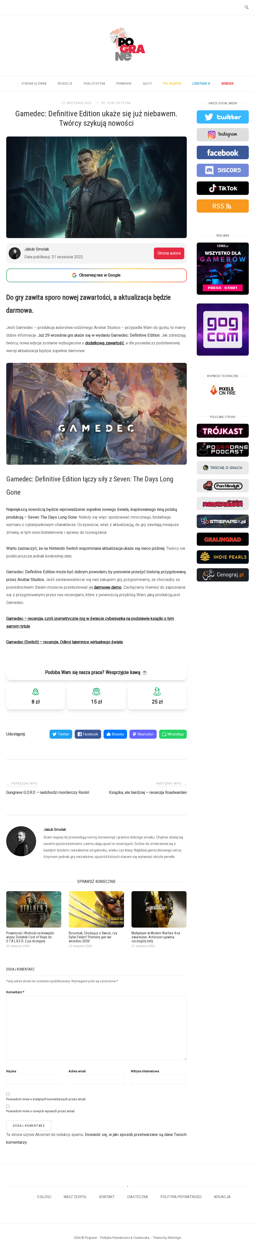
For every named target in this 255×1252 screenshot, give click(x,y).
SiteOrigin (174, 1238)
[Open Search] (247, 7)
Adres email (77, 1071)
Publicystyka (94, 83)
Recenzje (65, 83)
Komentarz (15, 992)
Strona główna (34, 83)
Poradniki (124, 83)
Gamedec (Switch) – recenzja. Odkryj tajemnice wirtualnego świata (64, 642)
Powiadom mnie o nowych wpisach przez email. (40, 1111)
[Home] (127, 66)
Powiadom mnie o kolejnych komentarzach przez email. (46, 1099)
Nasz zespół (75, 1197)
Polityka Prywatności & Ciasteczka (124, 1238)
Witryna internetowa (145, 1071)
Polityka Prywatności (181, 1197)
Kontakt (107, 1197)
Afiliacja (222, 1197)
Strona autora (169, 253)
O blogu (44, 1197)
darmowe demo (108, 587)
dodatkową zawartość (104, 343)
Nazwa (11, 1071)
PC (103, 103)
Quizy (147, 83)
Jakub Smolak (55, 830)
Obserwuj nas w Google (100, 275)
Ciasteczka (137, 1197)
